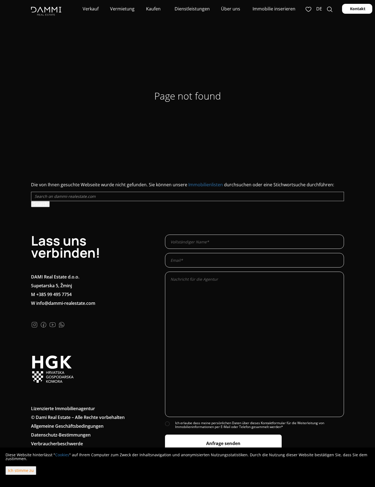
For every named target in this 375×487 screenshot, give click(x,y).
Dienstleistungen (191, 9)
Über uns (230, 9)
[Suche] (330, 9)
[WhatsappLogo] (61, 324)
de (319, 9)
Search (40, 204)
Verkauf (90, 9)
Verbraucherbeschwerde (57, 444)
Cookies (62, 454)
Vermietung (122, 9)
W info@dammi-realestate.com (63, 303)
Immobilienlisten (205, 185)
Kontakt (357, 8)
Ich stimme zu (21, 470)
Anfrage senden (223, 443)
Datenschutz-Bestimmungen (61, 435)
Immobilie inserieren (274, 9)
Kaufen (153, 9)
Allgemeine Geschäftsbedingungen (67, 426)
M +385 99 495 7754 (51, 294)
